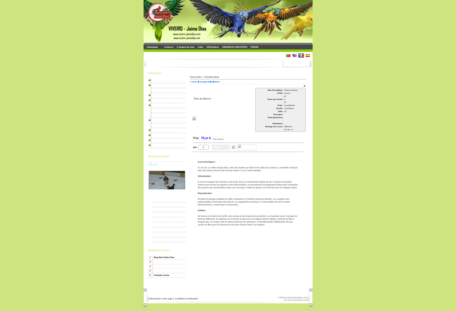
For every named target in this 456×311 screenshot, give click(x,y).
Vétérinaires (212, 47)
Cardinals (157, 100)
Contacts (169, 47)
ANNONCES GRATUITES (235, 47)
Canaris (156, 80)
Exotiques (157, 90)
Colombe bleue (211, 77)
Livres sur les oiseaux (163, 145)
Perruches (157, 85)
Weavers (156, 115)
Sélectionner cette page (161, 298)
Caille (154, 130)
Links (200, 47)
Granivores (157, 110)
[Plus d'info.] (234, 148)
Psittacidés (157, 95)
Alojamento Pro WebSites (165, 140)
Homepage (152, 47)
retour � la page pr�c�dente (205, 82)
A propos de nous (185, 47)
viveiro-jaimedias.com (297, 300)
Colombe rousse (161, 275)
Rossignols (157, 105)
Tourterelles (158, 120)
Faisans (156, 125)
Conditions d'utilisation (186, 298)
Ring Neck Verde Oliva (164, 257)
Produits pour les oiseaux (165, 135)
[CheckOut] (247, 149)
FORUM (254, 47)
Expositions (160, 204)
